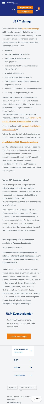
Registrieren (25, 7)
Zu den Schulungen (18, 336)
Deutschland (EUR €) (26, 388)
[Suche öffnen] (13, 9)
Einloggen (25, 11)
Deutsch (11, 388)
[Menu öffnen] (3, 3)
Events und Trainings (30, 28)
